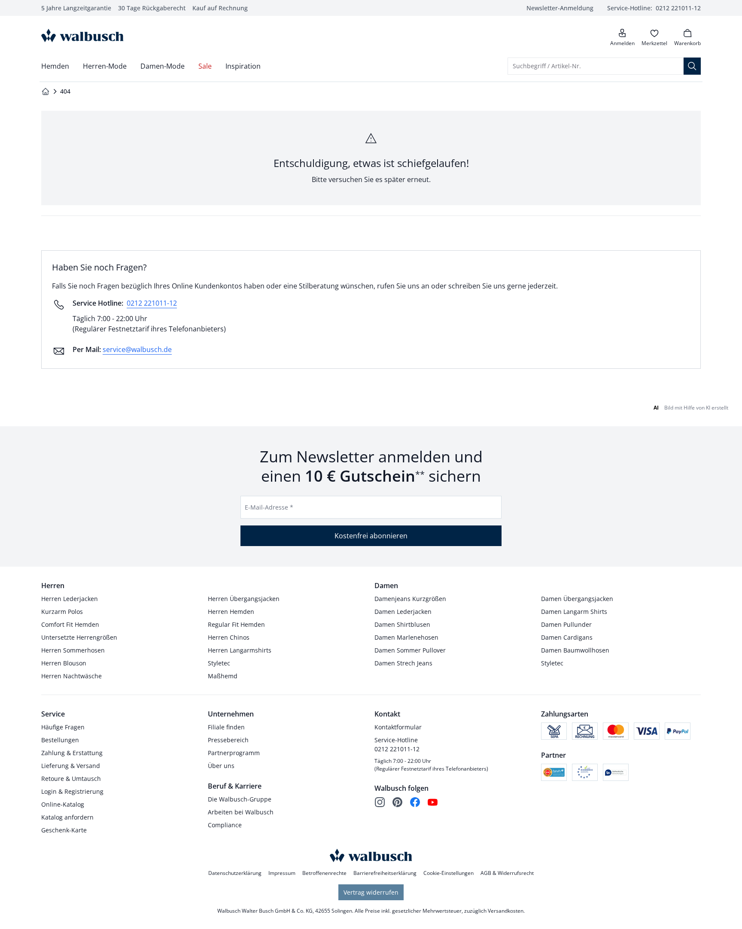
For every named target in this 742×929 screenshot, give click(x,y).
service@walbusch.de (137, 349)
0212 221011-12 (152, 303)
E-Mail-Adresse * (269, 507)
